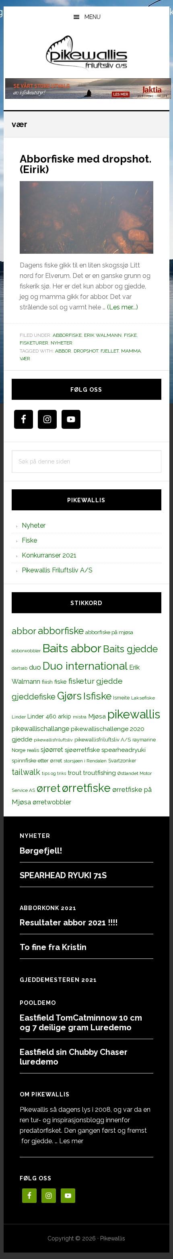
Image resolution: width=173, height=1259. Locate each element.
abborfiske (61, 631)
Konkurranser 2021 (49, 555)
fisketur (81, 680)
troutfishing (99, 773)
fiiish (47, 682)
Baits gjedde (130, 649)
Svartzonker (122, 761)
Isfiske (97, 696)
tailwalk (26, 772)
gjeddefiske (34, 697)
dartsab (19, 668)
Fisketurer (34, 343)
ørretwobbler (52, 802)
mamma (131, 351)
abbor (63, 351)
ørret (48, 788)
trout (74, 772)
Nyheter (61, 343)
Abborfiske (67, 335)
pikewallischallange (40, 729)
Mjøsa (97, 716)
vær (25, 358)
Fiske (130, 335)
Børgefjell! (41, 851)
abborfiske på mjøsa (109, 632)
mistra (79, 717)
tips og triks (54, 773)
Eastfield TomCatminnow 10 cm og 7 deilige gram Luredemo (81, 1022)
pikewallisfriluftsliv (53, 739)
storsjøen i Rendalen (85, 761)
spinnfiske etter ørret (37, 760)
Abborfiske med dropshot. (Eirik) (85, 164)
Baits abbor (71, 648)
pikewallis (133, 714)
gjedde (109, 681)
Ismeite (121, 698)
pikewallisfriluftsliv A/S (102, 740)
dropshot (86, 351)
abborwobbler (26, 651)
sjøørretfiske (82, 750)
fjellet (110, 351)
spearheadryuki (123, 750)
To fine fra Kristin (53, 947)
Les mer (71, 1141)
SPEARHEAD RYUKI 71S (63, 875)
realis (33, 750)
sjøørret (52, 750)
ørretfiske (86, 787)
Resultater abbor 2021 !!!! (68, 922)
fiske (60, 682)
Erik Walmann (103, 335)
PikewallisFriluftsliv (87, 53)
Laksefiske (143, 698)
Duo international (85, 666)
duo (35, 667)
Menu (92, 17)
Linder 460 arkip (49, 716)
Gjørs (69, 696)
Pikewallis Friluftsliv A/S (57, 570)
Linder (19, 717)
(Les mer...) (122, 307)
